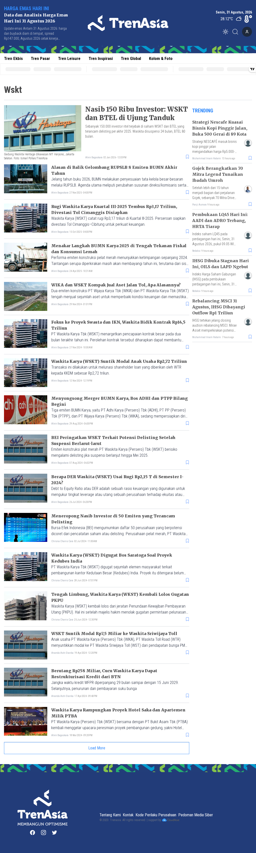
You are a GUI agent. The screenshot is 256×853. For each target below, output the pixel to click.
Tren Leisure (69, 58)
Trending (202, 111)
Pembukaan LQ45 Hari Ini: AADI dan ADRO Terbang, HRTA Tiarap (220, 220)
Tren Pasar (40, 58)
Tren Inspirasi (100, 58)
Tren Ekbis (13, 58)
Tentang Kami (110, 815)
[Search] (237, 31)
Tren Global (131, 58)
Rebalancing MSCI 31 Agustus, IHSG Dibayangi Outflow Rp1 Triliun (218, 306)
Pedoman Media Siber (195, 815)
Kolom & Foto (160, 58)
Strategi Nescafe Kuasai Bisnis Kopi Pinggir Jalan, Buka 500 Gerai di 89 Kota (219, 128)
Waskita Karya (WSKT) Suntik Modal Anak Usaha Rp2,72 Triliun (119, 361)
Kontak (128, 815)
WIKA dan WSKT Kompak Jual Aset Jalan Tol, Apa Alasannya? (115, 284)
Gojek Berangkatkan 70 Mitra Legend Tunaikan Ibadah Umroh (217, 174)
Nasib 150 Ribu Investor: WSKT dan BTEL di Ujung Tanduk (136, 113)
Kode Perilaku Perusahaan (156, 815)
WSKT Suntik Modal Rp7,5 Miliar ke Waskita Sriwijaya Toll (114, 633)
